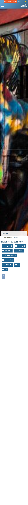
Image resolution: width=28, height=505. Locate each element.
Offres (19, 1)
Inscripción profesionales (10, 1)
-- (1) (6, 269)
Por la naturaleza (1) (10, 255)
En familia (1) (8, 251)
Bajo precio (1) (9, 246)
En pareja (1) (20, 251)
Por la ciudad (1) (9, 260)
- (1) (18, 265)
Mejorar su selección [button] (12, 242)
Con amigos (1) (22, 246)
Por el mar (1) (8, 265)
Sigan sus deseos (8, 237)
